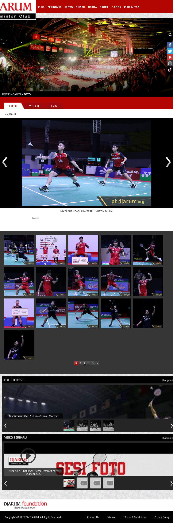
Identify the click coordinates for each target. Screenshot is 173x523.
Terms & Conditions (135, 517)
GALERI (42, 14)
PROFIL (104, 7)
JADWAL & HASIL (74, 7)
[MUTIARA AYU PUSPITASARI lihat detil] (19, 313)
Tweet (35, 218)
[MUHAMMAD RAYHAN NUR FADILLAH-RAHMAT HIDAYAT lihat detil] (19, 250)
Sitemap (111, 517)
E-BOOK (116, 7)
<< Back (10, 114)
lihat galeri (167, 380)
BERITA (92, 7)
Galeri (16, 94)
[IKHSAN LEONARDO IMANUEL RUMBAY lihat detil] (51, 250)
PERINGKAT (54, 7)
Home (6, 94)
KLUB (41, 7)
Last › (95, 363)
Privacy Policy (161, 517)
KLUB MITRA (131, 7)
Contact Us (93, 517)
